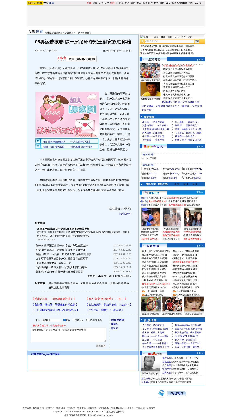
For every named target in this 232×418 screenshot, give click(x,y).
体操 (78, 32)
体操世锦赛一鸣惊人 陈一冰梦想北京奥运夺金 (61, 267)
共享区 (144, 205)
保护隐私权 (103, 408)
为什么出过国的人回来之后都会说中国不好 (171, 378)
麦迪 (187, 106)
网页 (163, 37)
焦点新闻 (166, 358)
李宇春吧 (167, 169)
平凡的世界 (180, 201)
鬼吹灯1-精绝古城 (157, 201)
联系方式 (92, 408)
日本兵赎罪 (189, 46)
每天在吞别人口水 (150, 373)
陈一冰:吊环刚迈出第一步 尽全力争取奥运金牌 (62, 245)
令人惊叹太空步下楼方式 (188, 294)
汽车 (121, 3)
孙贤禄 (166, 76)
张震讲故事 (185, 197)
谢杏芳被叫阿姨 (178, 91)
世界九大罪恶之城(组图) (184, 273)
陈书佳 (166, 91)
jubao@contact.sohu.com (100, 415)
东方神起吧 (188, 173)
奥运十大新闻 (80, 283)
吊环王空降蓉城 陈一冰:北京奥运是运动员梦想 (63, 228)
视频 (144, 3)
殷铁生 (169, 106)
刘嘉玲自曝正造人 (171, 239)
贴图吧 (145, 178)
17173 (198, 3)
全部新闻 (140, 408)
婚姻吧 (166, 178)
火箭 (185, 102)
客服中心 (81, 408)
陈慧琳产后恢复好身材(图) (154, 254)
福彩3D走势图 (193, 205)
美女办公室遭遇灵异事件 (154, 276)
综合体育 (69, 32)
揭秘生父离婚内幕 (193, 229)
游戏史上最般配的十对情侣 (186, 287)
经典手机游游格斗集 (176, 205)
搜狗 (191, 3)
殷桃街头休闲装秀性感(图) (154, 258)
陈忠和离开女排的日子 (179, 87)
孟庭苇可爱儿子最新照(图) (185, 280)
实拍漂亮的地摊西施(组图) (185, 269)
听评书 (144, 197)
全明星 (181, 106)
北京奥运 (64, 287)
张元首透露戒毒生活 (186, 291)
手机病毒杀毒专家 (157, 205)
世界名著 (170, 201)
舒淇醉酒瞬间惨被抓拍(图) (185, 265)
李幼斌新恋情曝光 (192, 231)
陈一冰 (108, 283)
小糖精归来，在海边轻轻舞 (185, 372)
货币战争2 (192, 201)
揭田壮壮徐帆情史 (150, 229)
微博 (162, 3)
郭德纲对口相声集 (157, 197)
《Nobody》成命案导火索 (154, 280)
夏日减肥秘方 (174, 49)
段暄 (165, 69)
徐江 (165, 73)
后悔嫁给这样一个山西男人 (185, 369)
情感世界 (166, 369)
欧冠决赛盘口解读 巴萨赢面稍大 (178, 65)
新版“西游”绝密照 (150, 314)
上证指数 (146, 169)
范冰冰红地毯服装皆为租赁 (155, 262)
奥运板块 (118, 283)
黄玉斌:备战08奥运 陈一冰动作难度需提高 (59, 271)
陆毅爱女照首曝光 (192, 235)
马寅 (165, 87)
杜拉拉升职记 (172, 197)
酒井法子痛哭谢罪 (193, 314)
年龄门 (150, 110)
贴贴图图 (166, 361)
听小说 (144, 201)
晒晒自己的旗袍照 (160, 382)
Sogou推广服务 (51, 354)
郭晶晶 (150, 106)
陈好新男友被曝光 (192, 239)
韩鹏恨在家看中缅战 (150, 99)
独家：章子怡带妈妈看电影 (186, 251)
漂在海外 (145, 378)
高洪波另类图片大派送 (179, 73)
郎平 (175, 106)
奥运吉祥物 (65, 283)
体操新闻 (86, 32)
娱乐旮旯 (166, 365)
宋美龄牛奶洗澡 (148, 53)
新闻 (89, 3)
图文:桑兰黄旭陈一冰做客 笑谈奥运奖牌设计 (60, 249)
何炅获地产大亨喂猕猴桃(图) (156, 251)
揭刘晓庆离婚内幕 (171, 231)
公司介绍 (129, 408)
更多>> (199, 60)
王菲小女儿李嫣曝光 (172, 314)
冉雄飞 (166, 83)
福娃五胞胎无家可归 (150, 80)
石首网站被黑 (146, 49)
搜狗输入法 (38, 408)
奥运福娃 (54, 283)
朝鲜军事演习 (176, 46)
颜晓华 (166, 80)
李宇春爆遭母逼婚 (149, 235)
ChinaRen (182, 3)
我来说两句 (109, 50)
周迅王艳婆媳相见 (171, 235)
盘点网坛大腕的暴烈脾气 (154, 273)
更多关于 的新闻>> (109, 276)
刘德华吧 (167, 173)
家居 (133, 3)
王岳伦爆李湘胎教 (154, 294)
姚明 (180, 102)
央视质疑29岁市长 (149, 46)
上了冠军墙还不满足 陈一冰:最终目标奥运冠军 (62, 258)
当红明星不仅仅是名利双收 (185, 365)
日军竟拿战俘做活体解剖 (154, 269)
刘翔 (163, 106)
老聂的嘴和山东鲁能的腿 (182, 83)
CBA (144, 106)
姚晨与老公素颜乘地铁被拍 (155, 265)
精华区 (114, 324)
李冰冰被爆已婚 (171, 229)
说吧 (173, 3)
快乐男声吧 (188, 169)
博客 (156, 3)
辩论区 (114, 328)
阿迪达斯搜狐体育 (53, 32)
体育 (95, 3)
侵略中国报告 (187, 53)
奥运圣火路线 (96, 283)
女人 (139, 3)
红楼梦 (194, 197)
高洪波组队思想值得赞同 (182, 76)
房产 (127, 3)
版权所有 (120, 411)
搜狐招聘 (60, 408)
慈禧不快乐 (175, 53)
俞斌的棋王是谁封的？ (181, 98)
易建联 (191, 102)
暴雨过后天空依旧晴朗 (180, 382)
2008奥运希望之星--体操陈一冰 (53, 262)
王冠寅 (153, 158)
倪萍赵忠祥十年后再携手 (185, 258)
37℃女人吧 (188, 178)
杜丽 (197, 102)
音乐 (176, 37)
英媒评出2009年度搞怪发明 (185, 361)
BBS (168, 3)
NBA (175, 102)
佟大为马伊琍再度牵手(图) (185, 254)
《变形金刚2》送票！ (155, 291)
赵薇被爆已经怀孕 (149, 231)
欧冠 (197, 106)
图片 (183, 37)
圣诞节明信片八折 (149, 239)
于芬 (192, 106)
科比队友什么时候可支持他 (183, 80)
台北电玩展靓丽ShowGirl (154, 287)
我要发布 (36, 354)
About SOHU (117, 408)
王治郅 (157, 106)
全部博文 (150, 408)
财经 (112, 3)
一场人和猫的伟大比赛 (179, 94)
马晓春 (166, 98)
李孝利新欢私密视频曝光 (185, 276)
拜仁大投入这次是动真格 (180, 69)
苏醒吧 (145, 173)
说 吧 (160, 146)
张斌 (165, 94)
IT (117, 3)
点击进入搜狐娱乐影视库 (185, 284)
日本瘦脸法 (186, 49)
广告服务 (71, 408)
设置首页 (26, 408)
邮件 (150, 3)
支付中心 (50, 408)
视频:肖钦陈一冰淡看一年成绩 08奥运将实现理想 (63, 254)
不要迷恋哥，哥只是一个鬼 (185, 358)
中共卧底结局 (162, 53)
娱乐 (104, 3)
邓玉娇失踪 (164, 46)
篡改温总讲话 (160, 49)
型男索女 (166, 372)
